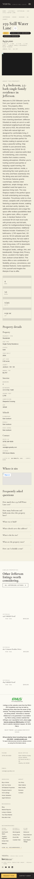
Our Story (21, 782)
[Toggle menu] (29, 4)
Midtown (4, 843)
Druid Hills (16, 837)
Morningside (16, 832)
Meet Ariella (22, 787)
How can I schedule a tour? (13, 549)
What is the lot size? (10, 535)
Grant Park (27, 837)
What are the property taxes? (13, 542)
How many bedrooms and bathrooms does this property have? (14, 513)
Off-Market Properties (8, 787)
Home (4, 11)
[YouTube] (6, 867)
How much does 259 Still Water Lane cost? (14, 503)
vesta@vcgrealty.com (20, 739)
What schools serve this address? (15, 528)
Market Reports (6, 809)
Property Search (7, 790)
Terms (5, 863)
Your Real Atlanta (7, 814)
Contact (21, 792)
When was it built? (10, 522)
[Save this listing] (15, 28)
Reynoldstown (28, 834)
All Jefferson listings (14, 585)
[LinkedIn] (12, 867)
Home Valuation (6, 795)
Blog (3, 807)
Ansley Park (16, 834)
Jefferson (20, 11)
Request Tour (8, 875)
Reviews (21, 790)
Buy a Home (5, 782)
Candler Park (16, 840)
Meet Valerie (22, 785)
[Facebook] (9, 867)
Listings (11, 11)
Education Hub (6, 817)
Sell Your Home (6, 785)
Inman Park (5, 841)
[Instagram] (2, 867)
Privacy (29, 862)
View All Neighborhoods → (12, 847)
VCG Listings (5, 792)
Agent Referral (6, 798)
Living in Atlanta (6, 812)
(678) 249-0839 (6, 755)
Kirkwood (26, 832)
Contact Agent (25, 875)
